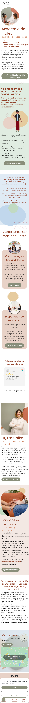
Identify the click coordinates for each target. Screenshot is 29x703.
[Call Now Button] (3, 700)
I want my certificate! (14, 345)
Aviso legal (23, 700)
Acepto (14, 687)
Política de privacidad (14, 700)
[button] (25, 3)
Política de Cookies (4, 700)
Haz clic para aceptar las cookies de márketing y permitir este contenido (14, 657)
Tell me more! (14, 285)
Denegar (14, 691)
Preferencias (14, 696)
